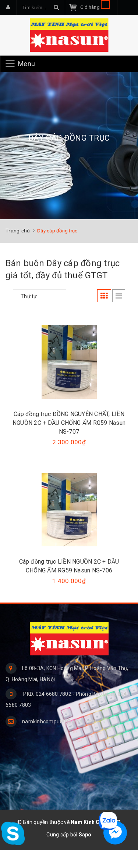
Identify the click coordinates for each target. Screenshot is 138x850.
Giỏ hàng (90, 7)
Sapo (85, 835)
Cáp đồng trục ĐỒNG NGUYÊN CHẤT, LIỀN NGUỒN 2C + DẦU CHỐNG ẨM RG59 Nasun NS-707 (69, 422)
